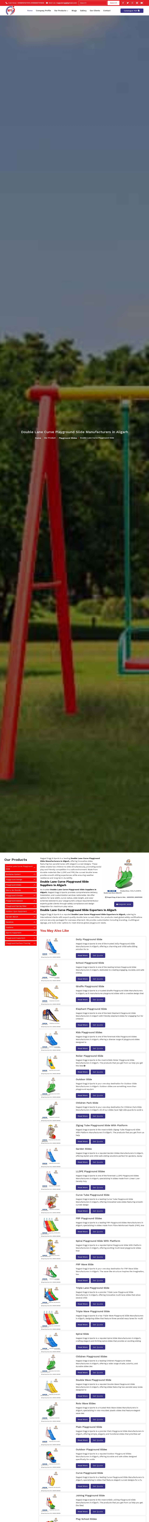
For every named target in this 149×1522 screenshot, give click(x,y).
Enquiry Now (125, 904)
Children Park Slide (87, 1102)
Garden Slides (84, 1148)
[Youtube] (141, 3)
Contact (106, 10)
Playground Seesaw (14, 901)
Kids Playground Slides (89, 1032)
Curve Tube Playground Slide (92, 1194)
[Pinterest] (137, 3)
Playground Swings (14, 879)
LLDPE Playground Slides (90, 1171)
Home (30, 10)
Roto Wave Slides (86, 1403)
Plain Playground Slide (89, 1426)
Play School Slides (86, 1519)
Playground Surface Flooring (18, 943)
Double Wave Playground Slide (93, 1380)
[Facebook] (123, 3)
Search (113, 3)
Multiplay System (13, 874)
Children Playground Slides (91, 1356)
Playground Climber (14, 895)
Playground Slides (68, 438)
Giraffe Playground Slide (90, 986)
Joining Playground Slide (90, 1495)
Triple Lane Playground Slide (92, 1287)
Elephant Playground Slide (91, 1008)
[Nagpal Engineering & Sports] (10, 10)
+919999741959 (37, 3)
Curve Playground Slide (89, 1473)
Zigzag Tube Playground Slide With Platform (101, 1125)
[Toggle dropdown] (67, 10)
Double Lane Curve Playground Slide (19, 867)
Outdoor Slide (84, 1079)
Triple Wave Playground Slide (93, 1311)
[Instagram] (132, 3)
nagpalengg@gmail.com (66, 3)
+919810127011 (23, 3)
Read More (83, 955)
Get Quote (98, 955)
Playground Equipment (15, 938)
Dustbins (9, 927)
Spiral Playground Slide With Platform (98, 1240)
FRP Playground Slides (89, 1218)
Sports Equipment (13, 933)
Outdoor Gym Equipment (16, 911)
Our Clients (95, 10)
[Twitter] (127, 3)
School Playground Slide (90, 962)
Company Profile (43, 10)
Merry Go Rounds (13, 890)
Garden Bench (12, 917)
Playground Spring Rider (16, 906)
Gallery (83, 10)
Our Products (60, 10)
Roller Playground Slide (89, 1055)
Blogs (74, 10)
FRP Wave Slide (84, 1264)
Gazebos (9, 922)
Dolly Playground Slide (89, 939)
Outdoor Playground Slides (91, 1449)
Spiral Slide (82, 1333)
